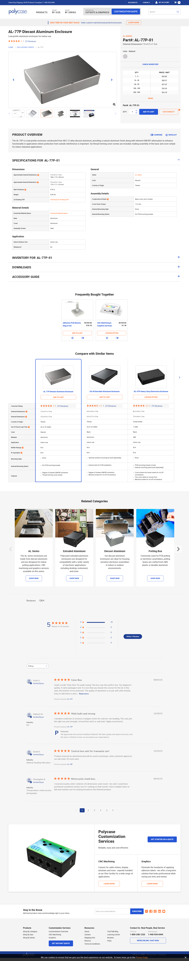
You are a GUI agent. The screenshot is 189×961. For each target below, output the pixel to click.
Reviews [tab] (31, 600)
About (86, 931)
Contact (146, 2)
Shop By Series (29, 937)
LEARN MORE (133, 22)
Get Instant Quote (61, 943)
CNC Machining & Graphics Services (104, 324)
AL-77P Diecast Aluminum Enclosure (58, 391)
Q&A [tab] (41, 600)
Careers (87, 934)
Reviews (110, 937)
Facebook (150, 911)
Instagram (155, 911)
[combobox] (164, 12)
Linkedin (159, 911)
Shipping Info (89, 937)
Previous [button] (11, 549)
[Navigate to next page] (113, 810)
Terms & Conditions (92, 944)
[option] (77, 320)
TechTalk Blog (112, 931)
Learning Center (113, 934)
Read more (84, 694)
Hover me (179, 110)
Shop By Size (28, 934)
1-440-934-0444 (49, 2)
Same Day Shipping (15, 2)
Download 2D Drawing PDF (59, 199)
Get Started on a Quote (162, 839)
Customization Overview (58, 931)
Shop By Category (30, 931)
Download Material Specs (59, 213)
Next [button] (179, 377)
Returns (87, 940)
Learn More (109, 883)
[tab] (94, 258)
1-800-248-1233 (137, 934)
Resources (133, 2)
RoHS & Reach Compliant (33, 2)
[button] (19, 113)
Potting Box (155, 551)
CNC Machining (55, 934)
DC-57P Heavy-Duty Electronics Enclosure (151, 391)
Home (11, 47)
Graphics (52, 937)
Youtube (163, 911)
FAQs (109, 940)
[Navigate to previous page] (76, 810)
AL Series (127, 36)
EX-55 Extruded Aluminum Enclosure (105, 391)
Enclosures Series (25, 47)
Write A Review (132, 636)
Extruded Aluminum (74, 551)
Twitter (146, 911)
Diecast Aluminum (114, 551)
